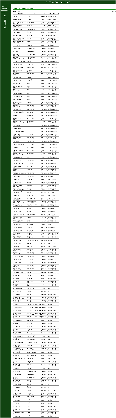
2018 (5, 24)
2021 (5, 21)
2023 (5, 19)
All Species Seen (4, 10)
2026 (5, 15)
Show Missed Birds (16, 11)
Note (57, 231)
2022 (5, 20)
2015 (5, 27)
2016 (5, 26)
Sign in (2, 6)
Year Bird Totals (4, 8)
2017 (5, 25)
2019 (5, 23)
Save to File (113, 11)
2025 (5, 16)
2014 (5, 28)
